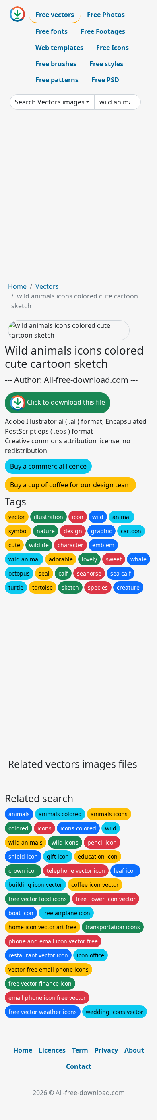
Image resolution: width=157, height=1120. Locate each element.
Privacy (106, 1050)
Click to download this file (65, 402)
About (134, 1050)
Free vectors (54, 14)
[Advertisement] (78, 198)
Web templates (59, 47)
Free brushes (55, 63)
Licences (52, 1050)
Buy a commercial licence (48, 466)
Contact (78, 1066)
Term (80, 1050)
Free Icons (112, 47)
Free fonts (51, 31)
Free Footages (103, 31)
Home (17, 286)
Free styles (106, 63)
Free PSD (105, 79)
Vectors (47, 286)
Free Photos (106, 14)
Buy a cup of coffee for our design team (70, 484)
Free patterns (56, 79)
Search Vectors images (50, 102)
